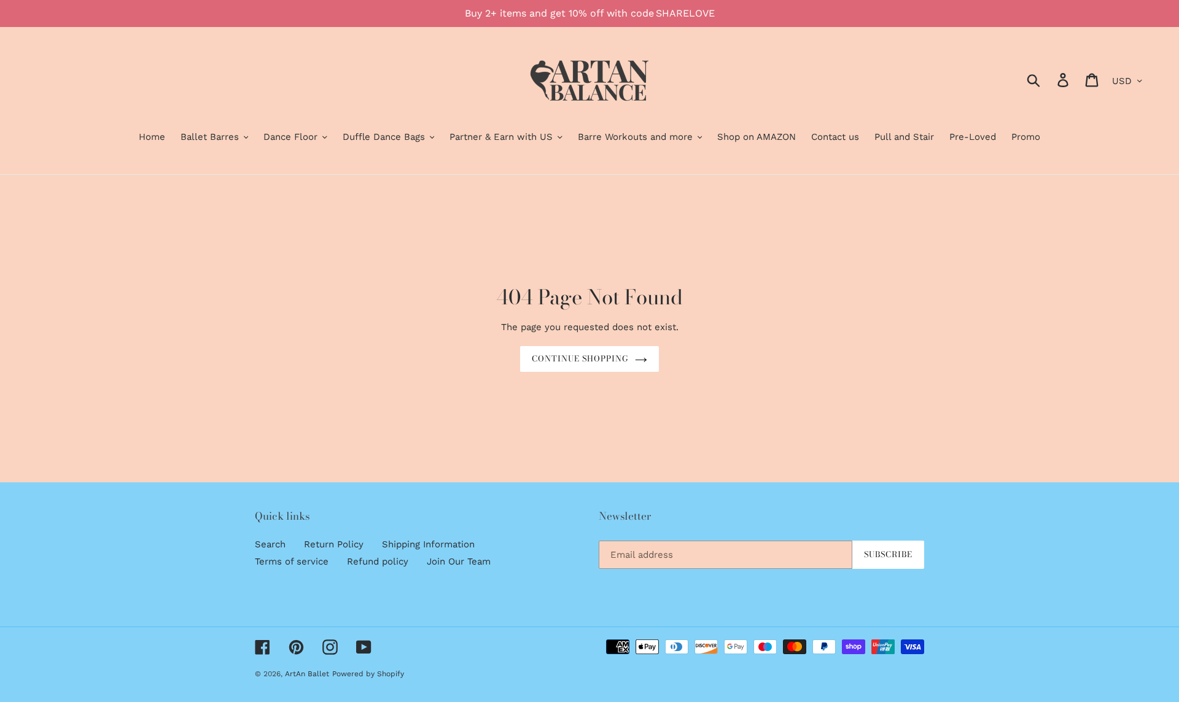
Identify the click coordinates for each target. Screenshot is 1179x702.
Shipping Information (428, 544)
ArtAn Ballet (307, 673)
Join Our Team (459, 561)
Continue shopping (580, 358)
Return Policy (334, 544)
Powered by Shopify (368, 673)
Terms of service (292, 561)
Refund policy (377, 561)
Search (270, 544)
